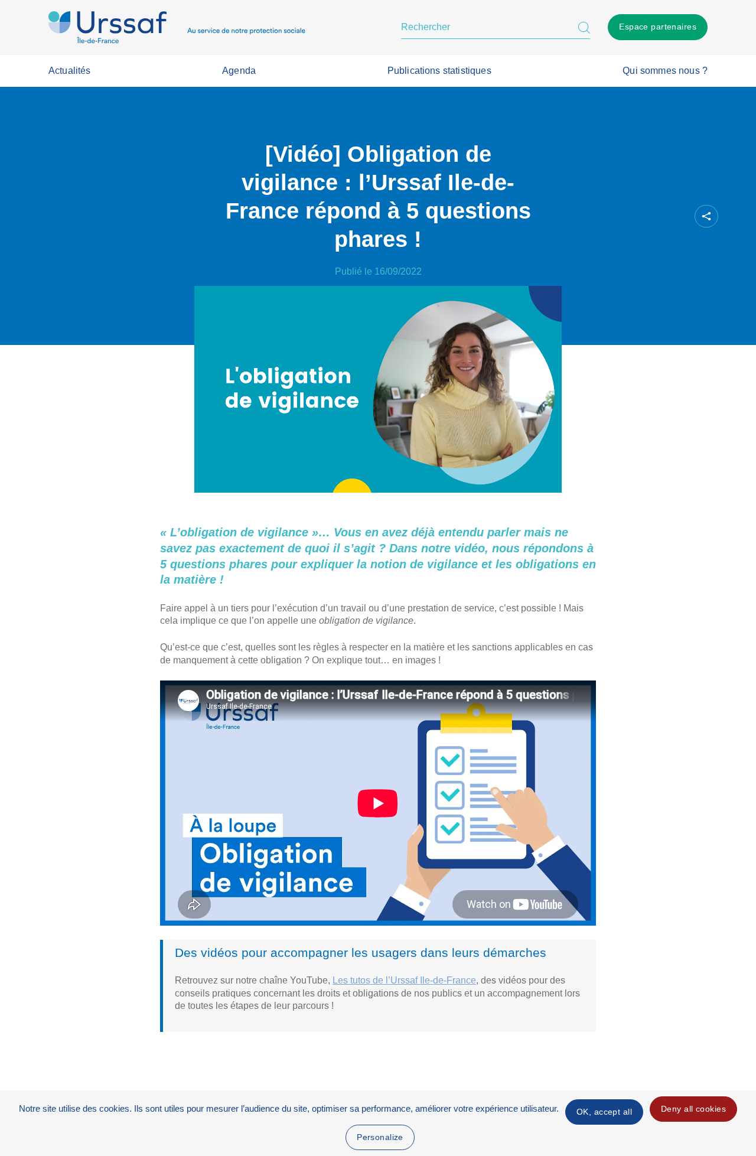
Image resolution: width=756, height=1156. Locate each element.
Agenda (239, 71)
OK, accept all (604, 1111)
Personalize (380, 1137)
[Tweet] (632, 216)
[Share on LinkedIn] (652, 216)
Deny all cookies (693, 1108)
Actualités (69, 71)
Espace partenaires (657, 26)
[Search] (584, 27)
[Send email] (672, 216)
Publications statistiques (439, 71)
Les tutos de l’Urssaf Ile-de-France (404, 980)
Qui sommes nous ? (665, 71)
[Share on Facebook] (612, 216)
